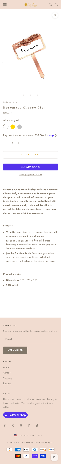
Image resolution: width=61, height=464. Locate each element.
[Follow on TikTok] (37, 425)
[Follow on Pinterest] (29, 425)
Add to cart (30, 155)
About (6, 367)
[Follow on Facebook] (4, 425)
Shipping (7, 378)
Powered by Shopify (42, 442)
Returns (7, 384)
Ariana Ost (10, 102)
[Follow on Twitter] (12, 425)
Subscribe (15, 350)
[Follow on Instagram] (21, 425)
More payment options (30, 174)
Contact (7, 373)
